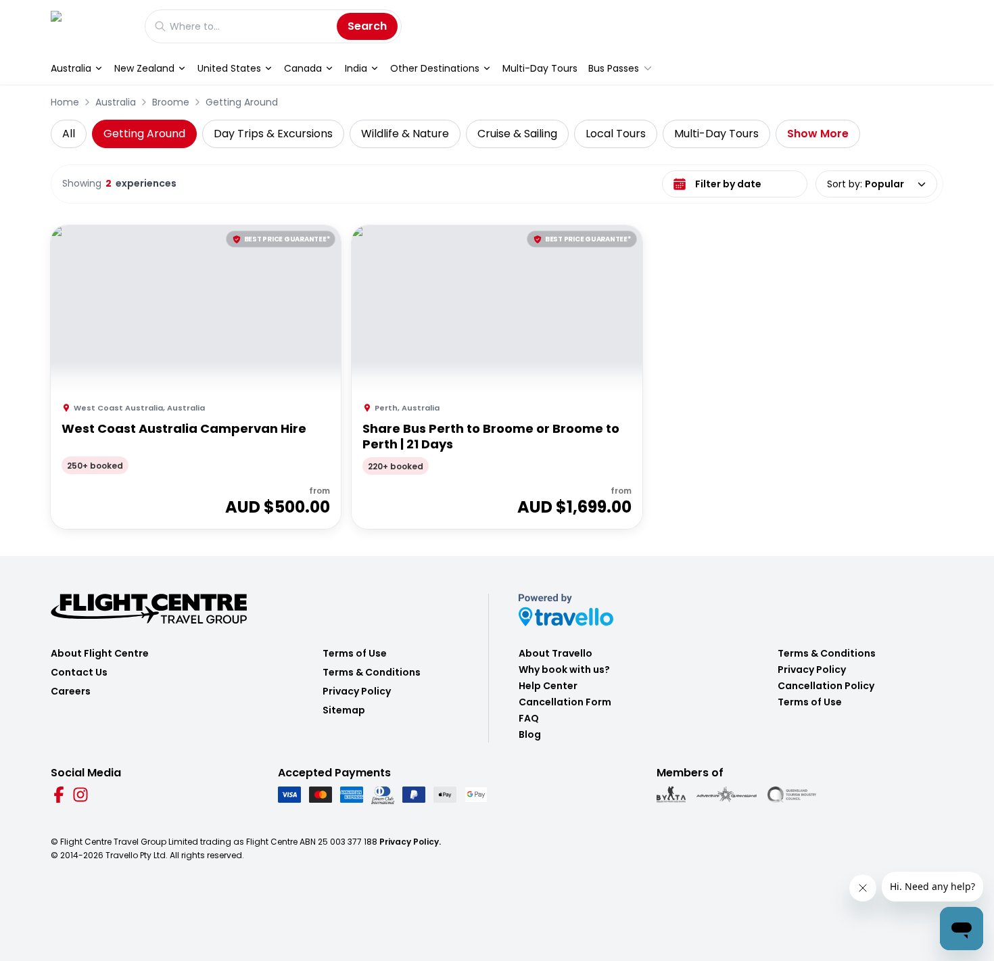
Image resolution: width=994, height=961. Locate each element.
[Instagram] (80, 795)
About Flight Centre (100, 653)
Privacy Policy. (410, 841)
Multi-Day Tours (539, 68)
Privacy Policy (357, 691)
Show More (818, 133)
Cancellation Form (565, 702)
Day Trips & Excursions (273, 133)
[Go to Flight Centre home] (91, 26)
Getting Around (242, 102)
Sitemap (344, 710)
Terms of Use (355, 653)
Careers (71, 691)
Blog (530, 734)
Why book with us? (564, 669)
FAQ (529, 718)
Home (65, 102)
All (68, 133)
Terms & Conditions (372, 672)
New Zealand (144, 68)
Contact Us (79, 672)
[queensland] (791, 795)
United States (229, 68)
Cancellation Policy (826, 686)
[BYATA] (671, 795)
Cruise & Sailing (517, 133)
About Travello (555, 653)
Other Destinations (434, 68)
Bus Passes (613, 68)
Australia (71, 68)
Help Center (548, 686)
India (356, 68)
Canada (303, 68)
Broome (170, 102)
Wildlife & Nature (405, 133)
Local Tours (616, 133)
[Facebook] (59, 795)
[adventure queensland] (726, 795)
